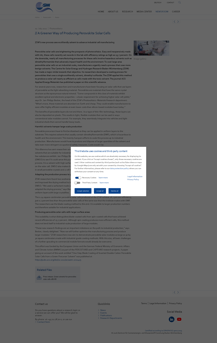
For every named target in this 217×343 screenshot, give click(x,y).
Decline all (114, 191)
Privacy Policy (133, 179)
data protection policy (119, 168)
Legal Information (134, 176)
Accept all (99, 191)
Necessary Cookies (89, 177)
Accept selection (83, 191)
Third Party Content (89, 182)
